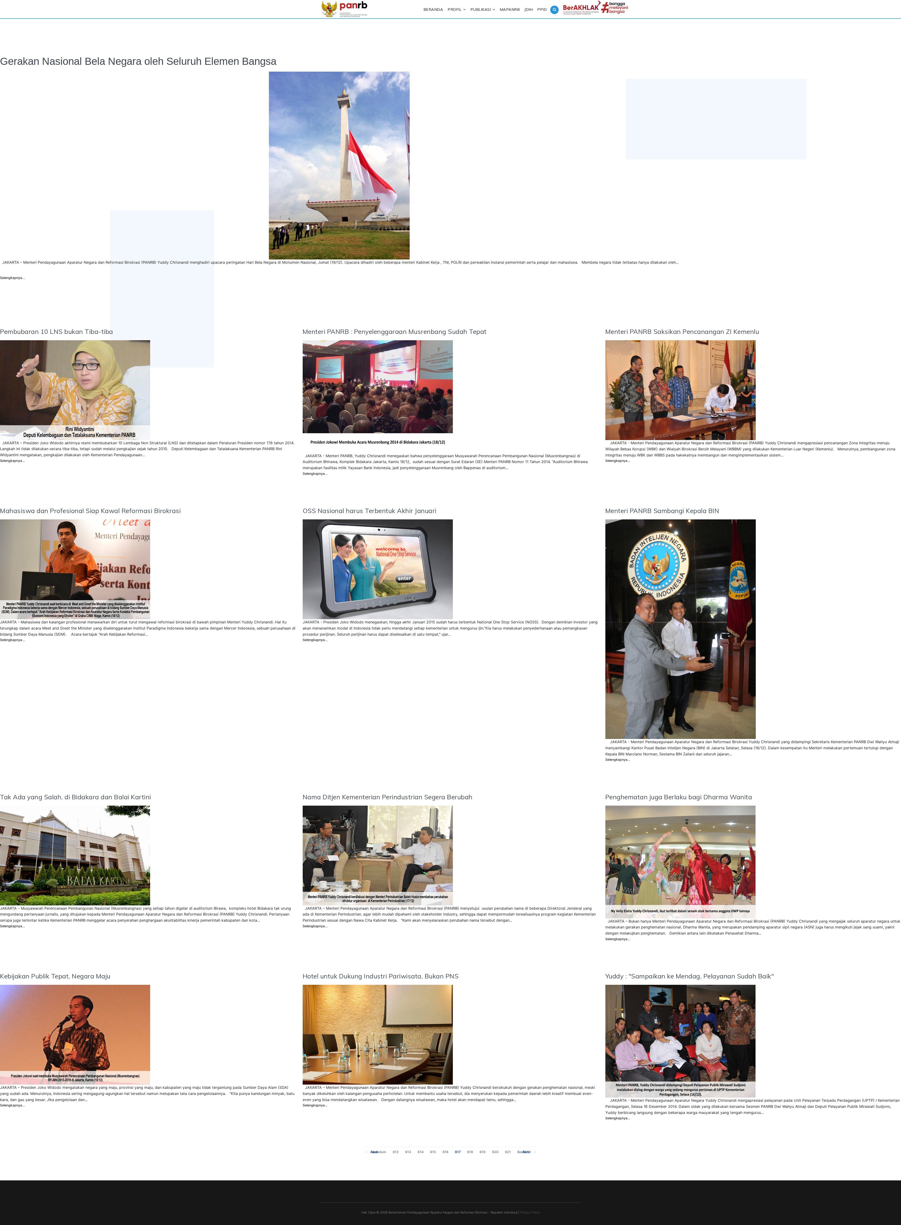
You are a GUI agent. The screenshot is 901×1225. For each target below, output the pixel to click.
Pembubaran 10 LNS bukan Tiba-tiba (56, 332)
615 (433, 1152)
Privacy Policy (530, 1212)
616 (445, 1152)
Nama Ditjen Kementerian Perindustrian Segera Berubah (388, 797)
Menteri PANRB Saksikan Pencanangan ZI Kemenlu (682, 332)
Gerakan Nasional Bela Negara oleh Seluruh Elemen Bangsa (138, 61)
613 (408, 1152)
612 (396, 1152)
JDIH (528, 9)
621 (508, 1152)
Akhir (526, 1152)
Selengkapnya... (12, 278)
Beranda (433, 9)
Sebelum (379, 1152)
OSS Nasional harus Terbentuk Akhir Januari (369, 511)
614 (421, 1152)
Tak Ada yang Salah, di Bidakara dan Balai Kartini (75, 797)
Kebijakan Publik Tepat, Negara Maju (55, 976)
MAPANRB (510, 9)
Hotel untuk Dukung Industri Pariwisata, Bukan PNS (381, 976)
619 (482, 1152)
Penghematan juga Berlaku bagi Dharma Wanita (678, 797)
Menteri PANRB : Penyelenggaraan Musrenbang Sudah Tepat (395, 332)
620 (495, 1152)
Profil (455, 9)
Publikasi (480, 9)
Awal (374, 1152)
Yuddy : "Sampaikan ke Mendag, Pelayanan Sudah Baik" (689, 976)
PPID (542, 9)
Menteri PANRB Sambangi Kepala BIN (662, 511)
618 (470, 1152)
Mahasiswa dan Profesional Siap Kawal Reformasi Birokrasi (90, 511)
